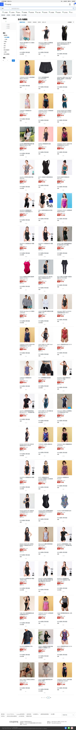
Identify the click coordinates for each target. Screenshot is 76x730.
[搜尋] (73, 8)
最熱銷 (39, 22)
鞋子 (4, 48)
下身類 (5, 41)
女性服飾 (13, 15)
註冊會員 (65, 1)
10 (50, 697)
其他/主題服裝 (6, 54)
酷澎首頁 (3, 15)
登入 (62, 1)
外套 (4, 45)
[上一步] (39, 697)
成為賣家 (73, 1)
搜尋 (13, 60)
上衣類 (5, 39)
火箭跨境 (8, 15)
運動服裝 (18, 15)
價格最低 (29, 22)
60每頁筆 (69, 22)
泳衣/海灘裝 (24, 15)
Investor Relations (10, 713)
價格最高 (34, 22)
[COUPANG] (14, 722)
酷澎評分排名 (22, 22)
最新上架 (44, 22)
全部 (2, 8)
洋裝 (4, 43)
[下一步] (53, 697)
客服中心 (69, 1)
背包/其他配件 (6, 50)
